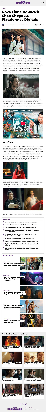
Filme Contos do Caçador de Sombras (20, 214)
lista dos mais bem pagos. (33, 66)
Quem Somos (25, 407)
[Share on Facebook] (35, 25)
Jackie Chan (31, 214)
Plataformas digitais (38, 214)
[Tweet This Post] (38, 25)
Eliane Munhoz (10, 25)
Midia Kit (30, 407)
